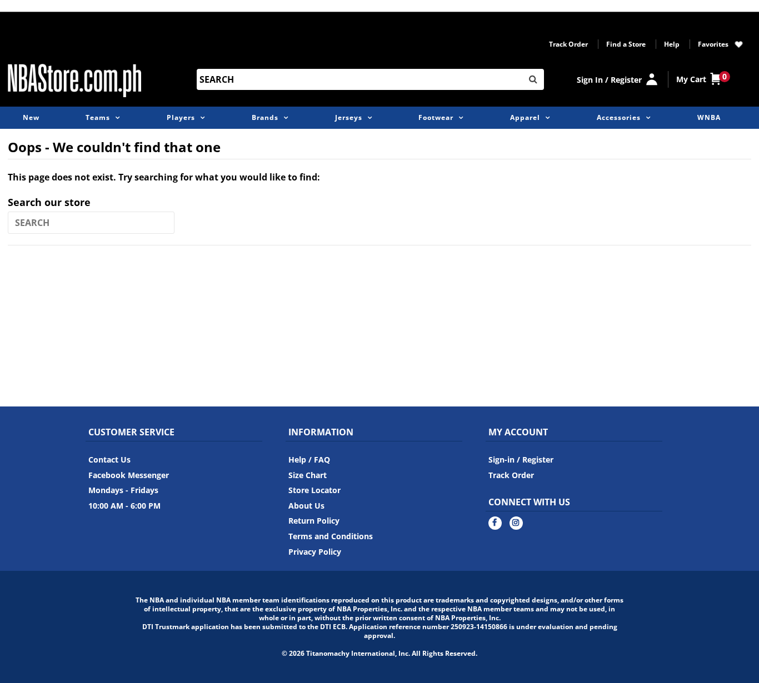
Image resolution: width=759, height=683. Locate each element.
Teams (98, 117)
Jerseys (348, 117)
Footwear (435, 117)
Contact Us (109, 459)
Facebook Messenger (128, 475)
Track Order (568, 44)
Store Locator (314, 490)
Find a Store (626, 44)
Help (672, 44)
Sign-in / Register (520, 459)
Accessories (619, 117)
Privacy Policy (314, 551)
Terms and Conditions (330, 536)
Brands (265, 117)
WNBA (709, 117)
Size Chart (307, 475)
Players (181, 117)
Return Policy (313, 520)
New (31, 117)
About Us (306, 505)
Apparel (525, 117)
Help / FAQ (309, 459)
